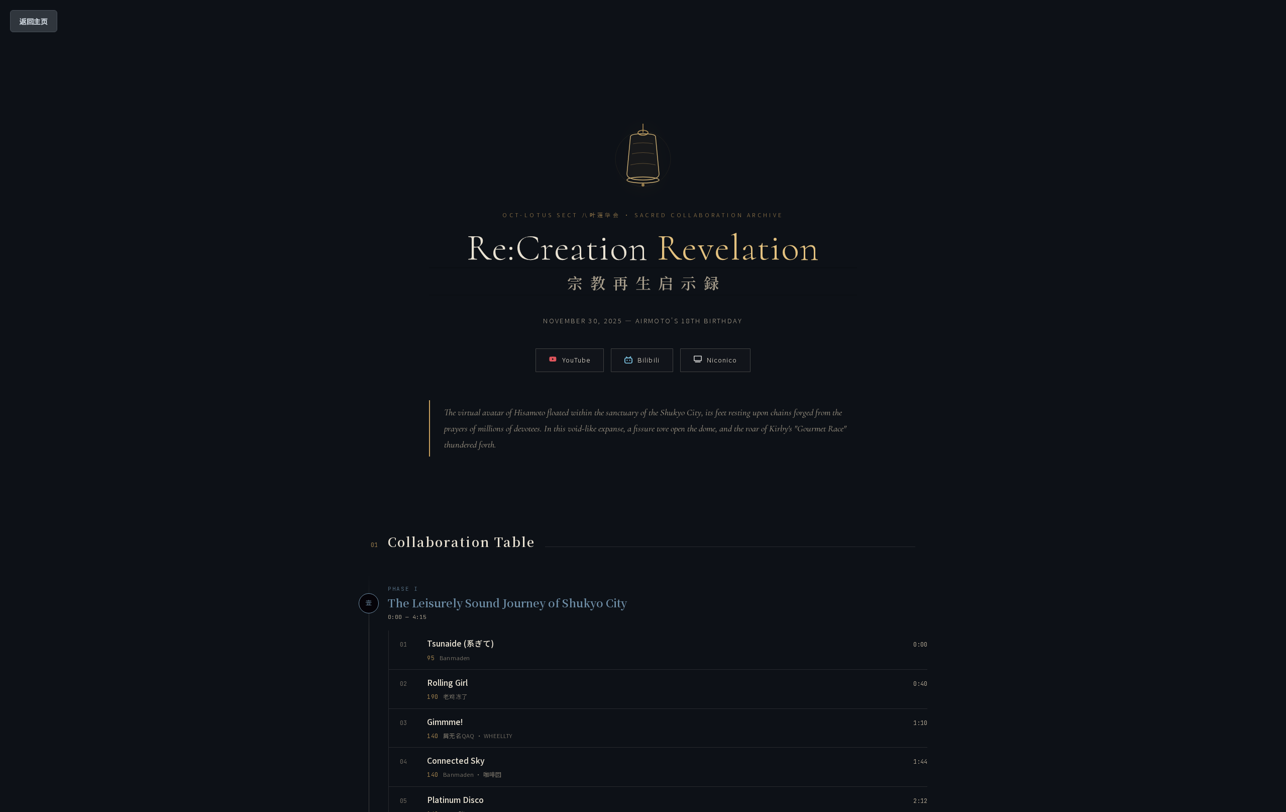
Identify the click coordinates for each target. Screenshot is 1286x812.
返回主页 (34, 21)
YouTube (576, 360)
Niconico (722, 360)
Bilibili (648, 360)
